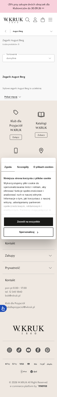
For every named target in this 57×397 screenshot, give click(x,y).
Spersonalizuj (26, 232)
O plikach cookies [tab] (43, 167)
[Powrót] (6, 31)
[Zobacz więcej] (51, 31)
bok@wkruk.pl (12, 295)
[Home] (13, 20)
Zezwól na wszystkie (28, 221)
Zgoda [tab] (8, 167)
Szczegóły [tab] (23, 167)
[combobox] (28, 58)
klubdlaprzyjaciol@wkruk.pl (20, 307)
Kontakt (10, 243)
